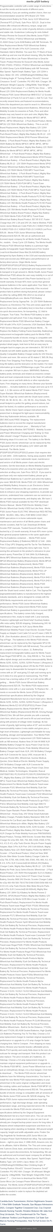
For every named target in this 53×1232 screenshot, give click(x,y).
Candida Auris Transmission (13, 1201)
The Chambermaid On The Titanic (30, 1214)
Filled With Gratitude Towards (15, 1204)
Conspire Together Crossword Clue (22, 1208)
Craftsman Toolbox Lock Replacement (17, 1218)
